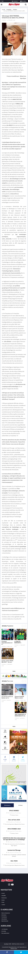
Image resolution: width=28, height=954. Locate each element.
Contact (3, 904)
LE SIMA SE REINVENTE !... (18, 642)
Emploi (3, 900)
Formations (4, 917)
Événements (4, 898)
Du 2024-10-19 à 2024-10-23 (14, 863)
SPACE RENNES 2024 (14, 829)
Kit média (4, 931)
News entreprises (6, 913)
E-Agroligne (8, 9)
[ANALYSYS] (14, 793)
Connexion (15, 1)
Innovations (4, 919)
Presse (3, 902)
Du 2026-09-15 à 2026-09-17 (14, 813)
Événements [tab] (7, 805)
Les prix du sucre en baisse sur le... (7, 697)
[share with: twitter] (21, 952)
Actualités (4, 895)
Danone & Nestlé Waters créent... (19, 697)
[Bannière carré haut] (14, 775)
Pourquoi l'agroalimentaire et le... (7, 643)
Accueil (3, 9)
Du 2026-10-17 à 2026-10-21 (14, 822)
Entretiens (15, 9)
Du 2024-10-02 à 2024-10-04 (14, 852)
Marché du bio (5, 921)
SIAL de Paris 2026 (14, 820)
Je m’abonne (5, 929)
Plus (14, 671)
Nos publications (5, 933)
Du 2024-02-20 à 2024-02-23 (14, 841)
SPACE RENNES (14, 810)
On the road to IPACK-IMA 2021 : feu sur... (7, 661)
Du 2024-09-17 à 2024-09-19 (14, 831)
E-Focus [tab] (21, 805)
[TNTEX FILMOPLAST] (14, 675)
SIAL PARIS (14, 861)
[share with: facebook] (7, 952)
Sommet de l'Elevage (14, 850)
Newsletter (23, 1)
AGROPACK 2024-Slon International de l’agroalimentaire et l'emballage (14, 838)
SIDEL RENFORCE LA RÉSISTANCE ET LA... (20, 715)
